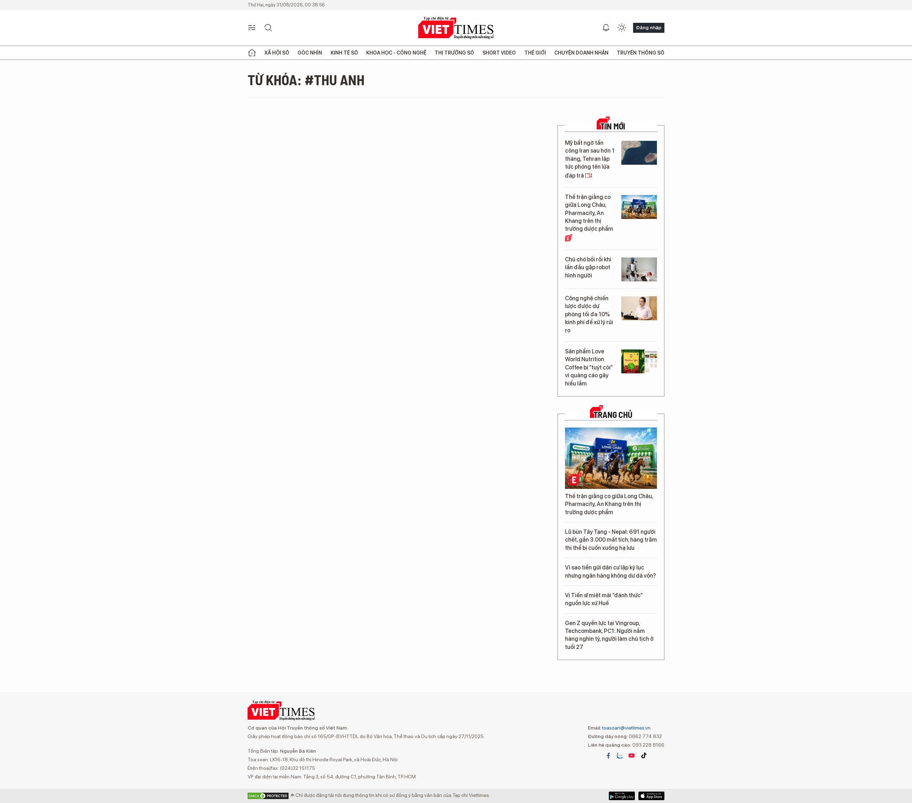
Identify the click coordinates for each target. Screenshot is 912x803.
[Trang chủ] (252, 53)
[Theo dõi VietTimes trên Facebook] (608, 755)
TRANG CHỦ (613, 415)
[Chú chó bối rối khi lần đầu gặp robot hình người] (639, 269)
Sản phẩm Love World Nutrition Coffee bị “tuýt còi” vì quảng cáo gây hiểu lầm (589, 367)
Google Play (651, 796)
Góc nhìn (309, 53)
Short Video (499, 53)
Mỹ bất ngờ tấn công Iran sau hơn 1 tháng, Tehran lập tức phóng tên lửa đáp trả (590, 159)
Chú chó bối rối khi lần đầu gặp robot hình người (588, 267)
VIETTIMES (456, 28)
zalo (620, 755)
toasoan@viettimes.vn (626, 728)
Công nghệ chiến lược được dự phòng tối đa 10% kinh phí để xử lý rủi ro (589, 314)
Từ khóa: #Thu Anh (306, 79)
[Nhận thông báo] (606, 28)
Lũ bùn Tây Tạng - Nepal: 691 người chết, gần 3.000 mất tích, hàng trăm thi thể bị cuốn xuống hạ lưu (611, 539)
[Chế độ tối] (621, 28)
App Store (622, 796)
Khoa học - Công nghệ (396, 53)
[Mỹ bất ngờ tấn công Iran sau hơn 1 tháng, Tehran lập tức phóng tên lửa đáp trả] (639, 153)
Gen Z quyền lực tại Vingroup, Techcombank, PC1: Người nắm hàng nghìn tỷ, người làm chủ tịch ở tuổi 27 (609, 635)
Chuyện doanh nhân (581, 53)
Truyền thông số (640, 53)
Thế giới (535, 53)
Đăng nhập (649, 27)
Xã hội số (276, 53)
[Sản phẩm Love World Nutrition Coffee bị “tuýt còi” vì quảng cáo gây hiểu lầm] (639, 361)
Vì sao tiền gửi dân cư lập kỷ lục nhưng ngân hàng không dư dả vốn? (610, 571)
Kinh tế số (344, 53)
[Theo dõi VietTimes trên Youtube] (631, 755)
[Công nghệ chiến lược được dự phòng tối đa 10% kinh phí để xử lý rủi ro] (639, 308)
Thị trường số (454, 53)
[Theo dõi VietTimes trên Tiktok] (644, 755)
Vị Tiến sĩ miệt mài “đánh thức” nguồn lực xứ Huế (604, 599)
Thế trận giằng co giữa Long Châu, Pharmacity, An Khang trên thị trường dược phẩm (589, 213)
